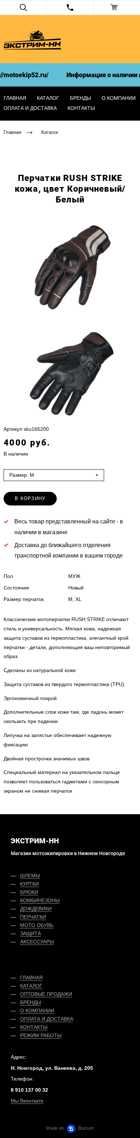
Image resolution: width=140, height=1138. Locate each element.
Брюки (29, 892)
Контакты (81, 108)
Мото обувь (36, 925)
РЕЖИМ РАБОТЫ (40, 1035)
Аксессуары (37, 942)
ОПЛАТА (30, 1019)
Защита (30, 933)
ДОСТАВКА (60, 1019)
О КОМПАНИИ (37, 1010)
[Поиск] (23, 7)
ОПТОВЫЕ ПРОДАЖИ (46, 994)
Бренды (80, 98)
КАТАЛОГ (31, 986)
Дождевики (36, 908)
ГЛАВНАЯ (31, 977)
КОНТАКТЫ (33, 1027)
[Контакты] (70, 7)
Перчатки (33, 917)
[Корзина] (117, 7)
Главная (12, 132)
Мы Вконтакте (27, 1101)
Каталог (48, 98)
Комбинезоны (40, 900)
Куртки (29, 884)
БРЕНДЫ (30, 1002)
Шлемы (30, 875)
